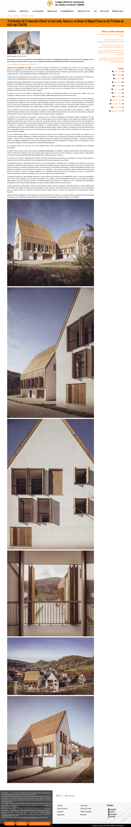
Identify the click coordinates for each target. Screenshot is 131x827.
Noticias (16, 16)
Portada (10, 16)
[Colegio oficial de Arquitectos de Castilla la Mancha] (65, 3)
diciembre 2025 (116, 100)
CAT (95, 11)
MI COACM (104, 11)
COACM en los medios (27, 16)
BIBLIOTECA (52, 11)
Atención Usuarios (62, 808)
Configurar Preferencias (39, 823)
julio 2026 (117, 75)
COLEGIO (11, 11)
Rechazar (22, 823)
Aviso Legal (83, 805)
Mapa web (83, 814)
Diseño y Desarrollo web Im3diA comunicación (108, 825)
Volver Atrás (70, 796)
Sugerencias (61, 814)
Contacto (60, 805)
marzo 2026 (117, 89)
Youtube (112, 816)
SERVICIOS (24, 11)
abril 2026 (117, 86)
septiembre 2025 (116, 111)
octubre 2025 (117, 107)
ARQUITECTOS (83, 11)
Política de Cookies (85, 808)
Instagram (113, 814)
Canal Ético (60, 811)
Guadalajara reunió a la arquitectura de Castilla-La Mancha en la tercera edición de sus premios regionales (111, 60)
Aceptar (9, 823)
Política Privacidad (85, 811)
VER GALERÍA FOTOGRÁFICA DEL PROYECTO (22, 64)
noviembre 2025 (116, 104)
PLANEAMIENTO (66, 11)
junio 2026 (118, 78)
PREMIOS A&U (117, 11)
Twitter (112, 811)
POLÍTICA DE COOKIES (29, 817)
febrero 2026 (117, 93)
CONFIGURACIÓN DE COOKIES (10, 815)
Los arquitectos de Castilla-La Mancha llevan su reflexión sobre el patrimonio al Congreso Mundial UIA (110, 52)
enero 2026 (117, 96)
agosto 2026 (117, 71)
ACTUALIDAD (38, 11)
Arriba (60, 796)
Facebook (113, 809)
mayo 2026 (117, 82)
